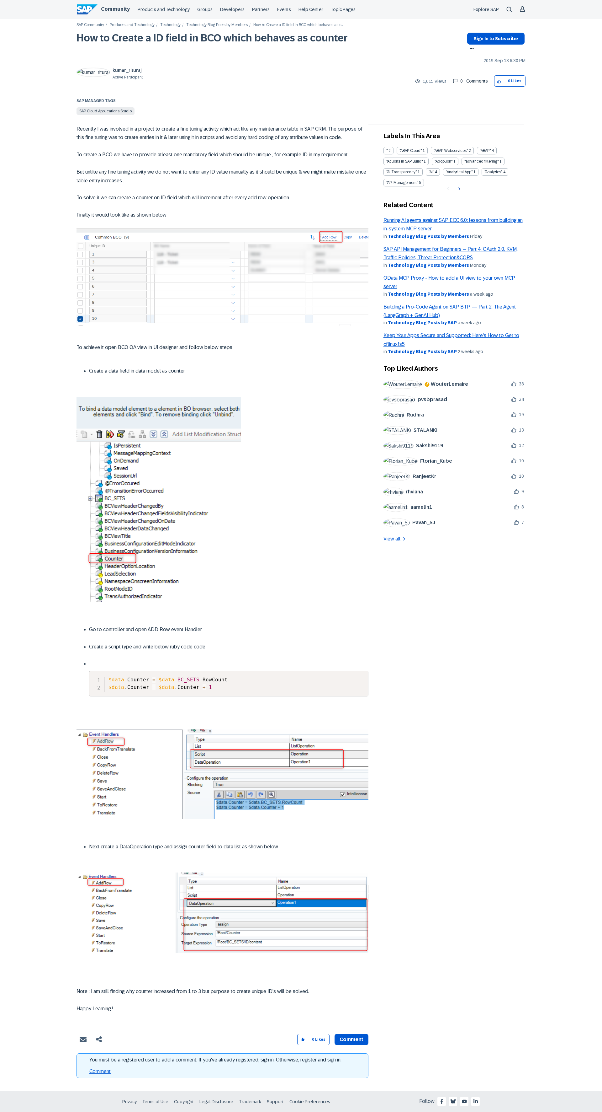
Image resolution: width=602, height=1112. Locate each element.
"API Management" (402, 182)
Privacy (129, 1101)
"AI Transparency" (401, 172)
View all (391, 538)
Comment (100, 1071)
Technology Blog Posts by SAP (422, 322)
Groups (205, 9)
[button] (499, 81)
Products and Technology (164, 9)
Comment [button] (351, 1039)
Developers (232, 9)
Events (284, 9)
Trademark (250, 1101)
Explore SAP (486, 9)
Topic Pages (343, 9)
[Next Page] (458, 188)
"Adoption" (443, 161)
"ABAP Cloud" (410, 150)
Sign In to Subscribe (496, 38)
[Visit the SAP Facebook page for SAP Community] (441, 1101)
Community (115, 9)
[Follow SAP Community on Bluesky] (453, 1101)
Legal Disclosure (216, 1101)
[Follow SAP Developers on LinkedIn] (475, 1101)
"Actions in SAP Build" (404, 161)
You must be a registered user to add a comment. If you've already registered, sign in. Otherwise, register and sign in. (215, 1059)
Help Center (310, 9)
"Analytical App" (459, 172)
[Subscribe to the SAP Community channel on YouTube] (464, 1101)
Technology (170, 25)
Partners (261, 9)
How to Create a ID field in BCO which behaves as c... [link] (298, 25)
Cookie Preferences (309, 1101)
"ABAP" (485, 150)
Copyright (184, 1101)
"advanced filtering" (481, 161)
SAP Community (90, 25)
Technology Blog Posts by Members (217, 25)
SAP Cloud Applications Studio (105, 111)
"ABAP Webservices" (451, 150)
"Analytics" (493, 172)
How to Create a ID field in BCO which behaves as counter (212, 38)
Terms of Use (155, 1101)
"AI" (431, 172)
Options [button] (470, 49)
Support (275, 1101)
